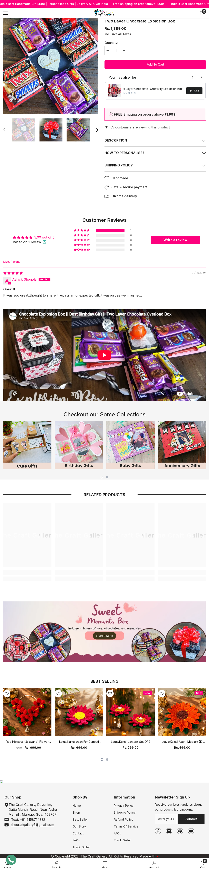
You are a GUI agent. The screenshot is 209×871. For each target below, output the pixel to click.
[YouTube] (191, 831)
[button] (82, 230)
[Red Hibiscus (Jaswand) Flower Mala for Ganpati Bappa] (27, 712)
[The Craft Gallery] (104, 631)
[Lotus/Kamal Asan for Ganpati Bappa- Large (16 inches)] (79, 712)
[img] (13, 273)
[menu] (5, 12)
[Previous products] (192, 77)
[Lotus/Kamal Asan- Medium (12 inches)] (182, 712)
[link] (27, 572)
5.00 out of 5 (44, 237)
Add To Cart (155, 64)
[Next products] (201, 77)
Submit (191, 819)
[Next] (97, 130)
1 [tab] (102, 477)
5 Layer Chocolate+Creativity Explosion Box (153, 88)
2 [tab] (107, 477)
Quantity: (111, 43)
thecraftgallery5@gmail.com (32, 825)
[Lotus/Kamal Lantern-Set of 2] (130, 712)
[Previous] (4, 130)
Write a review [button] (175, 240)
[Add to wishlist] (6, 693)
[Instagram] (169, 831)
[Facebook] (158, 831)
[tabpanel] (27, 445)
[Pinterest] (180, 831)
